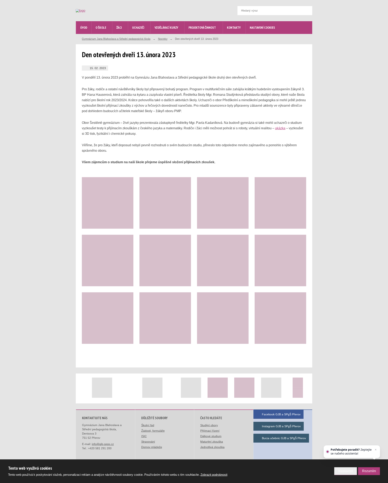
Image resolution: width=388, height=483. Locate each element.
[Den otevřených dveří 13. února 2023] (107, 203)
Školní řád (147, 425)
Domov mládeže (151, 447)
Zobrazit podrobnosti (213, 474)
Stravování (148, 441)
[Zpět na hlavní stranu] (106, 10)
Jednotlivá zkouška (212, 447)
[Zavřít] (375, 449)
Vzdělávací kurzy (166, 27)
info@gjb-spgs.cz (103, 444)
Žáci (119, 27)
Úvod (83, 27)
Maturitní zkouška (211, 441)
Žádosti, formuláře (153, 430)
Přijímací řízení (209, 430)
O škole (101, 27)
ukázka (280, 128)
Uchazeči (138, 27)
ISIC (144, 436)
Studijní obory (209, 425)
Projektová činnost (202, 27)
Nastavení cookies (262, 27)
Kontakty (234, 27)
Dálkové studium (210, 436)
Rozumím (369, 471)
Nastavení (345, 471)
